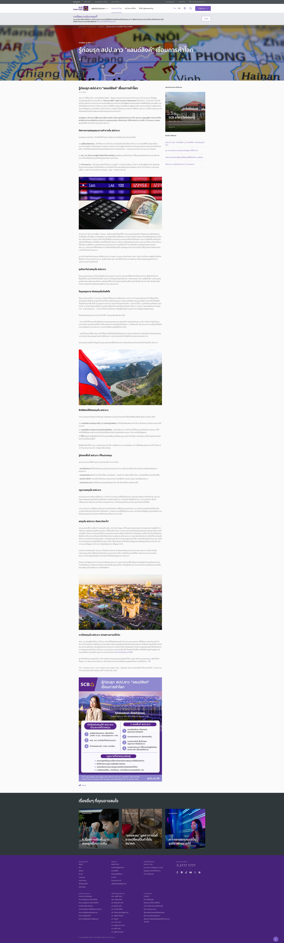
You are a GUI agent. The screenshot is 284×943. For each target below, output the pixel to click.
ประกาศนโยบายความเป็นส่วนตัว (153, 906)
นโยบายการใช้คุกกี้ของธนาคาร (106, 21)
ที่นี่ (149, 661)
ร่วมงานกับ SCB (116, 880)
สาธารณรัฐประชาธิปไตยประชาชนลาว (90, 909)
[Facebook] (177, 872)
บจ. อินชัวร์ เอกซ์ (116, 906)
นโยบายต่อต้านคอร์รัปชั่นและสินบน (154, 912)
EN (179, 8)
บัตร (80, 867)
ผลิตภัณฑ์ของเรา (98, 9)
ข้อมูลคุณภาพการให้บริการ (152, 871)
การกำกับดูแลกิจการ (117, 867)
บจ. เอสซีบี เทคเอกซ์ (117, 932)
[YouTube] (190, 872)
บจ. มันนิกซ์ (114, 919)
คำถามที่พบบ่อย (149, 874)
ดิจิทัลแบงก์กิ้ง (83, 884)
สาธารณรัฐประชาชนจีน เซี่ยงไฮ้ (88, 903)
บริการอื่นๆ (82, 887)
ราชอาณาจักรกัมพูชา (85, 896)
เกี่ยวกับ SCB (115, 864)
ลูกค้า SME (87, 2)
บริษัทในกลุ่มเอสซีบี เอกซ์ (118, 884)
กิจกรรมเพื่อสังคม (116, 874)
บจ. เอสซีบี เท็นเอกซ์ (117, 916)
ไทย (175, 8)
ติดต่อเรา (146, 896)
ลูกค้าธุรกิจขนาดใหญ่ (101, 2)
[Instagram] (199, 872)
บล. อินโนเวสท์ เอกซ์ (117, 903)
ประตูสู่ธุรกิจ (101, 27)
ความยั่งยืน (114, 871)
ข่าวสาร (113, 877)
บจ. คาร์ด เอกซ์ (116, 922)
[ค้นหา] (190, 8)
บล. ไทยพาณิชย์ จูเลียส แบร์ (119, 912)
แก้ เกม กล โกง (130, 9)
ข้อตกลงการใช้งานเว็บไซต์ (152, 903)
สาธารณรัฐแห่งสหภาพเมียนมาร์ (89, 919)
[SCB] (80, 8)
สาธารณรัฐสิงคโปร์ (85, 916)
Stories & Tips (116, 9)
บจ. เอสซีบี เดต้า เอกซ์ (118, 925)
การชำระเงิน (82, 880)
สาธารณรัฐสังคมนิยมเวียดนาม (88, 912)
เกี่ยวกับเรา (182, 2)
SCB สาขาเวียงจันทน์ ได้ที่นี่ (123, 652)
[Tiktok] (186, 872)
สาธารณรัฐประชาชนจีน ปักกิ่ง (88, 899)
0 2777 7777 (186, 865)
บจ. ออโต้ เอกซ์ (115, 928)
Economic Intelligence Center (153, 867)
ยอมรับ (206, 18)
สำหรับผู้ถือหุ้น (170, 2)
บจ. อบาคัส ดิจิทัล (116, 909)
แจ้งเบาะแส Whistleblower (152, 916)
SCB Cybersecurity (146, 9)
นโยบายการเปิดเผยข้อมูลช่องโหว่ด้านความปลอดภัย (157, 920)
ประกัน (81, 874)
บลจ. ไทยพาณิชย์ (116, 899)
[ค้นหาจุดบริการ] (184, 8)
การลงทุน (82, 877)
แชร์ (83, 59)
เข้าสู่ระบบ (201, 8)
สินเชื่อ (81, 864)
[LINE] (182, 872)
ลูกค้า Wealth (115, 2)
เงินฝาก (81, 871)
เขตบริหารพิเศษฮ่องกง (86, 906)
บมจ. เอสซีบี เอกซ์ (116, 896)
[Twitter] (195, 872)
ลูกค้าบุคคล (76, 2)
